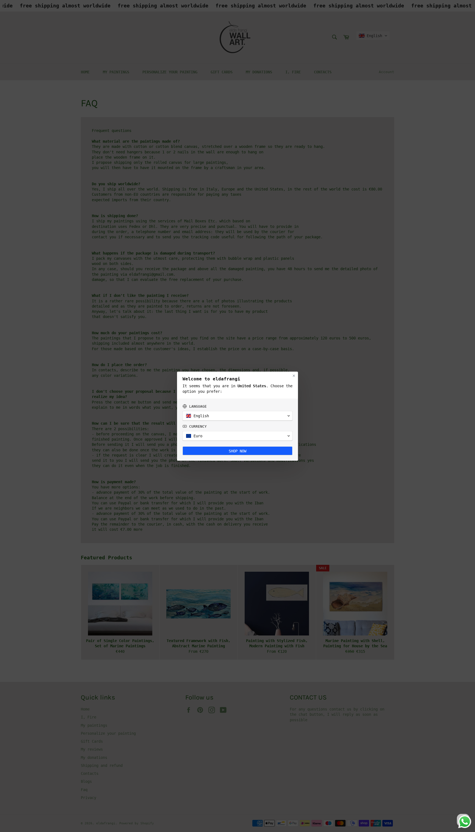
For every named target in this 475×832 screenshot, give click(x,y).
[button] (237, 416)
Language (198, 406)
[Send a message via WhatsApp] (464, 821)
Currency (198, 426)
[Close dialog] (294, 376)
